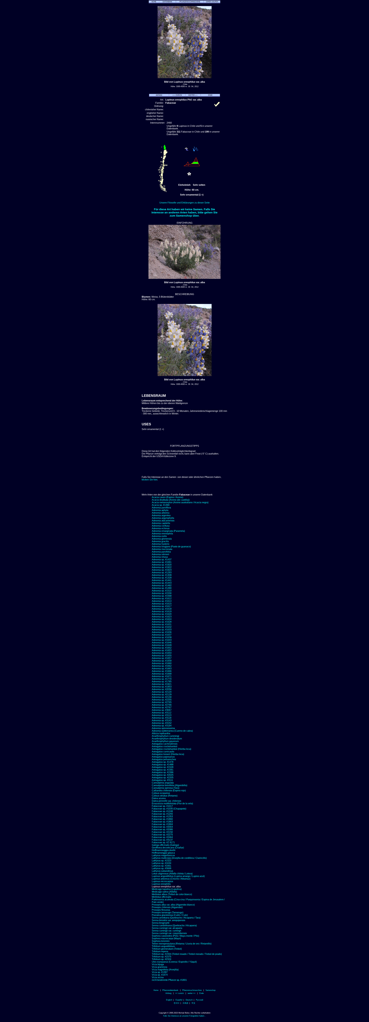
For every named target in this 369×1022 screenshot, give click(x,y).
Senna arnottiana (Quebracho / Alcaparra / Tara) (176, 917)
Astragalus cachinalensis (164, 744)
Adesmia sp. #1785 (162, 681)
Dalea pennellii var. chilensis (166, 801)
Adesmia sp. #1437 (162, 559)
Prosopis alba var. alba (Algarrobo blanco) (173, 904)
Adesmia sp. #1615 (162, 603)
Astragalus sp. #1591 (162, 770)
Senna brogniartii (160, 923)
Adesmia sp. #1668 (162, 673)
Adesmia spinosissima (163, 728)
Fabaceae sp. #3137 (162, 840)
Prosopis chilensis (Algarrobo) (167, 907)
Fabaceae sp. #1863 (162, 821)
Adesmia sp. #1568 (162, 596)
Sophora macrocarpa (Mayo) (166, 938)
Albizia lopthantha (161, 733)
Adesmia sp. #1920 (162, 564)
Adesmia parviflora (161, 507)
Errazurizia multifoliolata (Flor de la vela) (172, 803)
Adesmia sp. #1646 (162, 642)
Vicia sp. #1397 (160, 972)
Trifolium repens (160, 951)
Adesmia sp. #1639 (162, 637)
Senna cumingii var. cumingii (166, 930)
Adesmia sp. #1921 (162, 684)
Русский (199, 1000)
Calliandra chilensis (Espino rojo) (169, 790)
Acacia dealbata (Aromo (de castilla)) (171, 500)
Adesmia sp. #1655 (162, 655)
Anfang (168, 993)
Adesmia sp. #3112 (161, 712)
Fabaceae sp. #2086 (162, 829)
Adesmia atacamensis (163, 520)
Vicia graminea (159, 967)
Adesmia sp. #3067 (162, 710)
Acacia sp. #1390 (161, 505)
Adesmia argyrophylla (163, 518)
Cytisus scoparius (161, 793)
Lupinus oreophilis (161, 884)
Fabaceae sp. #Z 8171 (163, 842)
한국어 (176, 1003)
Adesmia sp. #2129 (162, 694)
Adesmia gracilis (160, 541)
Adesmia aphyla (160, 510)
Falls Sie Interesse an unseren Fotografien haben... (184, 1016)
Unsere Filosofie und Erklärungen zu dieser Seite (184, 202)
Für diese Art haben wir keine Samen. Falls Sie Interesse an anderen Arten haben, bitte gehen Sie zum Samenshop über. (184, 212)
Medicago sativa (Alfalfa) (164, 892)
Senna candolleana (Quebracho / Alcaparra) (174, 925)
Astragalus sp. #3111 (162, 780)
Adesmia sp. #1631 (162, 624)
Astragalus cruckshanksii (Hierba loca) (171, 749)
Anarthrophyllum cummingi (165, 736)
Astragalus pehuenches (164, 759)
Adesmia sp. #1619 (162, 611)
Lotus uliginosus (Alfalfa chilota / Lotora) (172, 873)
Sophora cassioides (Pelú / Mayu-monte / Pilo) (175, 936)
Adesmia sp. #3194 (162, 725)
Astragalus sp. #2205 (162, 777)
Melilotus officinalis (161, 897)
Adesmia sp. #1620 (162, 614)
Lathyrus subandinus (162, 871)
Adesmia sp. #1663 (162, 668)
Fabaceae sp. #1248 (162, 811)
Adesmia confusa (161, 526)
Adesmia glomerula (162, 539)
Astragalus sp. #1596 (162, 772)
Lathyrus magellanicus (163, 855)
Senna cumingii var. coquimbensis (169, 933)
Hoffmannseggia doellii (163, 850)
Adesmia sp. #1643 (162, 640)
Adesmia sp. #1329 (162, 577)
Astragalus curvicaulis (163, 751)
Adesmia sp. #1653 (162, 650)
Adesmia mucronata (162, 549)
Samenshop (210, 990)
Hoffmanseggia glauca (163, 853)
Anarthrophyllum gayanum (165, 741)
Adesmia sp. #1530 (162, 593)
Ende (201, 993)
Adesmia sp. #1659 (162, 661)
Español (179, 1000)
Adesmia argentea (161, 515)
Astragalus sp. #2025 (162, 775)
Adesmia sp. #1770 (162, 679)
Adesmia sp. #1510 (162, 590)
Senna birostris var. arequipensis (168, 920)
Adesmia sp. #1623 (162, 616)
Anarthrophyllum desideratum (167, 738)
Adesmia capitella (161, 523)
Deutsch (189, 1000)
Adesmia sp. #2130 (162, 697)
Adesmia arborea (160, 513)
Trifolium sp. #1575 (161, 956)
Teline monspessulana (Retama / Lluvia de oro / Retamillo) (181, 943)
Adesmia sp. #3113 (161, 715)
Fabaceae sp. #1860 (162, 819)
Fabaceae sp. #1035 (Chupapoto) (169, 808)
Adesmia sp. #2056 (162, 689)
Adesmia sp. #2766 (162, 705)
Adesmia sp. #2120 (162, 692)
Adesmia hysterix (160, 544)
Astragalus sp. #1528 (162, 767)
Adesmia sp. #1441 (162, 580)
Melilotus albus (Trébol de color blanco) (172, 894)
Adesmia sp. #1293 (162, 572)
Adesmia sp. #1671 (162, 676)
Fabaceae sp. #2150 (162, 832)
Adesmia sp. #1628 (162, 622)
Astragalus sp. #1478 (162, 762)
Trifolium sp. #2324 (161, 959)
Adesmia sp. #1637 (162, 635)
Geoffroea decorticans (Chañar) (168, 847)
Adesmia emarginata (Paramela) (168, 531)
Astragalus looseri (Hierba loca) (168, 754)
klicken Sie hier (149, 479)
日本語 (185, 1003)
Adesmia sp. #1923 (162, 570)
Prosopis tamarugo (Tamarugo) (167, 912)
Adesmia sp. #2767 (162, 707)
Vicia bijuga (158, 964)
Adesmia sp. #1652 (162, 648)
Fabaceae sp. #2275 (162, 834)
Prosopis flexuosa (161, 910)
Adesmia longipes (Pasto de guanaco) (171, 546)
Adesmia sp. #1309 (162, 575)
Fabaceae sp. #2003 (162, 827)
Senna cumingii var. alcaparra (167, 928)
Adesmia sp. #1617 (162, 606)
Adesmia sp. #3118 (161, 718)
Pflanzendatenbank (170, 990)
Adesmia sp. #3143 (162, 720)
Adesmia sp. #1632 (162, 627)
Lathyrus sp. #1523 (161, 860)
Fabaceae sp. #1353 (162, 816)
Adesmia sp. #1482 (162, 585)
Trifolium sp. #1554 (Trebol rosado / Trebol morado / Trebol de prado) (187, 954)
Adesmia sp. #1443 (162, 583)
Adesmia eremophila (162, 533)
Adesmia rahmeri (160, 554)
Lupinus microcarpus (162, 881)
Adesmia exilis (159, 536)
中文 (193, 1003)
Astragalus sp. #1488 (162, 764)
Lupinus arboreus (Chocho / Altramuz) (171, 879)
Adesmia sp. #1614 (162, 601)
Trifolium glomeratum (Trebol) (167, 949)
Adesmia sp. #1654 (162, 653)
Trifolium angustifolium (163, 946)
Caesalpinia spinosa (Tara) (165, 788)
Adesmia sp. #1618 (162, 609)
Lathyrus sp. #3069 (161, 868)
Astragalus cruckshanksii (164, 746)
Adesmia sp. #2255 (162, 699)
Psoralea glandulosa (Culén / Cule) (170, 915)
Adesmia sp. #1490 (162, 588)
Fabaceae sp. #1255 (162, 814)
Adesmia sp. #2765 (162, 702)
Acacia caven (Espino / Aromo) (167, 497)
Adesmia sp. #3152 (162, 723)
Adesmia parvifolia (161, 552)
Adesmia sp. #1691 (162, 562)
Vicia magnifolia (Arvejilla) (165, 969)
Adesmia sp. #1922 (162, 567)
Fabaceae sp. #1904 (162, 824)
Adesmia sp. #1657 (162, 658)
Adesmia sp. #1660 (162, 663)
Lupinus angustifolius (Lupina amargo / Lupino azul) (178, 876)
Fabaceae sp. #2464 (162, 837)
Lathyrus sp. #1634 (161, 863)
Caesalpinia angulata (163, 782)
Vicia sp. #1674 (160, 975)
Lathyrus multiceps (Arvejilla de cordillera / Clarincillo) (179, 858)
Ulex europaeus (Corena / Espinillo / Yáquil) (174, 962)
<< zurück (179, 993)
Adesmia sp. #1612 (162, 598)
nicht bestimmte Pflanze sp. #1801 (169, 980)
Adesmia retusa (160, 557)
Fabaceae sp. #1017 (162, 806)
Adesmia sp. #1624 (162, 619)
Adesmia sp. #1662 (162, 666)
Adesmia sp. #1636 (162, 632)
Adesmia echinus (161, 528)
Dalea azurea (159, 798)
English (169, 1000)
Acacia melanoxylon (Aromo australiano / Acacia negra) (180, 502)
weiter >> (191, 993)
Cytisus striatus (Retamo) (164, 795)
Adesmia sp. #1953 (162, 686)
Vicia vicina (158, 977)
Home (156, 990)
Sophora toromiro (161, 941)
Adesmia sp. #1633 (162, 629)
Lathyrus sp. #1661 (161, 866)
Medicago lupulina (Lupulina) (167, 889)
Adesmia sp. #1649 (162, 645)
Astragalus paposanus (163, 757)
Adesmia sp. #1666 (162, 671)
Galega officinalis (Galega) (165, 845)
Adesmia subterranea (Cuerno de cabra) (172, 731)
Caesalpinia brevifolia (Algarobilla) (169, 785)
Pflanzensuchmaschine (192, 990)
